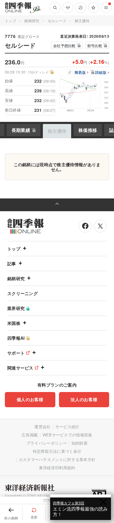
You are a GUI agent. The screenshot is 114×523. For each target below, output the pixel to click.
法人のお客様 (84, 399)
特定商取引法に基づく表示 (57, 451)
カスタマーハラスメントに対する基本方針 (57, 459)
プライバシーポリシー (46, 443)
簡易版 (80, 73)
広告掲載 (30, 435)
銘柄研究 (31, 20)
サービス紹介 (67, 426)
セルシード (57, 20)
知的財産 (79, 443)
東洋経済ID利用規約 (57, 467)
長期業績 (21, 130)
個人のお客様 (30, 399)
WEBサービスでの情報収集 (67, 435)
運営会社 (42, 426)
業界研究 (16, 308)
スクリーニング (22, 293)
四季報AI (16, 338)
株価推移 (87, 130)
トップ (10, 20)
